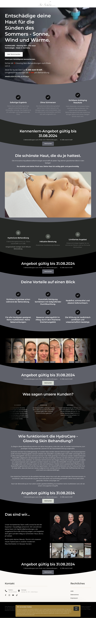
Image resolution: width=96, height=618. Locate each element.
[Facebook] (6, 595)
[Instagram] (10, 595)
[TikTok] (17, 595)
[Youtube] (13, 595)
